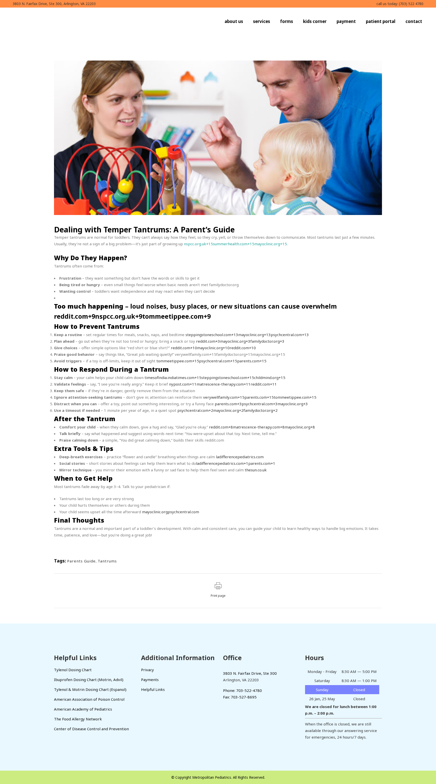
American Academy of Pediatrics (83, 709)
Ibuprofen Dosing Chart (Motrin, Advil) (88, 679)
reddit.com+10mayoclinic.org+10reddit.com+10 (213, 347)
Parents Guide (81, 560)
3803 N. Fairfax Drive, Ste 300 (250, 673)
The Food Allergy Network (78, 718)
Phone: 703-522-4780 (242, 690)
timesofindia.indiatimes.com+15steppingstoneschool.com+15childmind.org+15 (215, 377)
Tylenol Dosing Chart (73, 669)
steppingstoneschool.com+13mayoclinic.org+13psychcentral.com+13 (246, 334)
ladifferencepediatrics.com (240, 456)
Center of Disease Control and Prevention (91, 728)
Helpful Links (153, 689)
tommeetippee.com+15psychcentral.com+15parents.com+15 (210, 360)
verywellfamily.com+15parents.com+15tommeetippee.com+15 (259, 397)
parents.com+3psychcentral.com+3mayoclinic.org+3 (261, 403)
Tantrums (107, 560)
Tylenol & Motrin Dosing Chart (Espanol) (90, 689)
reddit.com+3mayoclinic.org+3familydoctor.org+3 (240, 341)
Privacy (147, 669)
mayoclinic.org (155, 511)
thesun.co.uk (256, 469)
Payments (150, 679)
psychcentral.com (183, 511)
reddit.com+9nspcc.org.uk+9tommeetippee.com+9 (132, 316)
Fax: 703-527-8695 (240, 696)
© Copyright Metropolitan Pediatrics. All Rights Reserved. (218, 777)
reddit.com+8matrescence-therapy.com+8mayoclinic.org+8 (262, 426)
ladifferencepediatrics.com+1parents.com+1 (235, 463)
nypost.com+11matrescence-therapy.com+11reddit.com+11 (223, 384)
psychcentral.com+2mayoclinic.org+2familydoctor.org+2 (227, 410)
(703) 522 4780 (411, 3)
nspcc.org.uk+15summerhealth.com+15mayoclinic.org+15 (235, 243)
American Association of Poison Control (89, 699)
